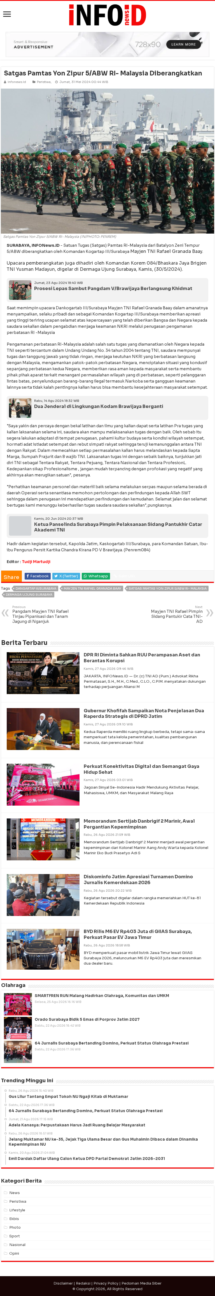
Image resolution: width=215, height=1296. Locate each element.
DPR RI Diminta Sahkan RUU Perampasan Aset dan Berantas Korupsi (142, 658)
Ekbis (14, 1218)
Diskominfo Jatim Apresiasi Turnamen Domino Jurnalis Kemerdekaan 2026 (138, 880)
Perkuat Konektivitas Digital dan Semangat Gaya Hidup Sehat (141, 769)
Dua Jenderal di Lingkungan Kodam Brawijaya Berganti (98, 406)
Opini (14, 1253)
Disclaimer (63, 1283)
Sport (14, 1236)
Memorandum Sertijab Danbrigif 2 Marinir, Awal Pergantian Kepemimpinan (139, 824)
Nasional (17, 1244)
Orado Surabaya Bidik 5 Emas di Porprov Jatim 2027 (87, 1019)
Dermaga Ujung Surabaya (29, 595)
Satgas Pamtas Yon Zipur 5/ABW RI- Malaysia (168, 588)
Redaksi (83, 1283)
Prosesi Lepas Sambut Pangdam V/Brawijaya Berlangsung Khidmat (113, 288)
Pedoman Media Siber (141, 1283)
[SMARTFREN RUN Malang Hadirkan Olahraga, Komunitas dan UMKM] (18, 1004)
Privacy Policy (106, 1283)
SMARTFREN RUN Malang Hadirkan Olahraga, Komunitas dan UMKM (102, 995)
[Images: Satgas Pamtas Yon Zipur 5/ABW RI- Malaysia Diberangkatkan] (107, 160)
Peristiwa (44, 82)
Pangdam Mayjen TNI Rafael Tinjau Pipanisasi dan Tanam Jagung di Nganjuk (40, 614)
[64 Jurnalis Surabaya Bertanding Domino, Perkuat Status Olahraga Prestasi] (18, 1052)
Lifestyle (17, 1210)
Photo (15, 1227)
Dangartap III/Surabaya (36, 588)
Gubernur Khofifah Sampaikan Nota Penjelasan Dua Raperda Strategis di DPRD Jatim (144, 714)
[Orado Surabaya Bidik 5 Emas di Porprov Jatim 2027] (18, 1028)
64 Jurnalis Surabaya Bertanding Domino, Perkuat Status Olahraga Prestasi (112, 1043)
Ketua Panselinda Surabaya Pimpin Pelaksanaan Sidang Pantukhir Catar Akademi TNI (118, 527)
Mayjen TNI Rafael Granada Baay (92, 588)
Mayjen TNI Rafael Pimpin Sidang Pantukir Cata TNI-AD (177, 614)
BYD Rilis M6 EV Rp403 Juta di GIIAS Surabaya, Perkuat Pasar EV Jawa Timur (138, 934)
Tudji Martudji (36, 561)
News (14, 1192)
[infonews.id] (107, 14)
